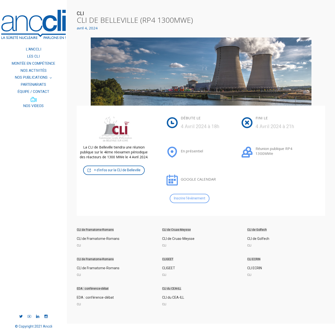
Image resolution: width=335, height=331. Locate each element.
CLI (80, 13)
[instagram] (46, 316)
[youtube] (29, 316)
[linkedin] (37, 316)
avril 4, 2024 (87, 27)
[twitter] (21, 316)
